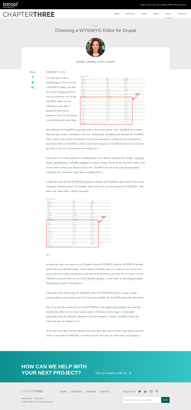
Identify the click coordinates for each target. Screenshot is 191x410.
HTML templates (79, 162)
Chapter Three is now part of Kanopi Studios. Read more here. (163, 4)
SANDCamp (52, 82)
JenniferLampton (86, 61)
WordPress (110, 134)
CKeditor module (95, 278)
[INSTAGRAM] (151, 391)
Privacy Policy (26, 398)
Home (116, 14)
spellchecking (60, 162)
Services (130, 14)
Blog (168, 14)
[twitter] (32, 82)
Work (144, 14)
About (156, 14)
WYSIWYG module (81, 181)
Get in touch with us (112, 373)
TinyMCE (125, 129)
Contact (182, 14)
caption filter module (115, 307)
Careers (90, 392)
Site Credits (39, 398)
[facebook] (32, 77)
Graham (61, 91)
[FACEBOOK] (156, 391)
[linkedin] (32, 87)
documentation (132, 167)
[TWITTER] (139, 391)
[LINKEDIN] (145, 391)
